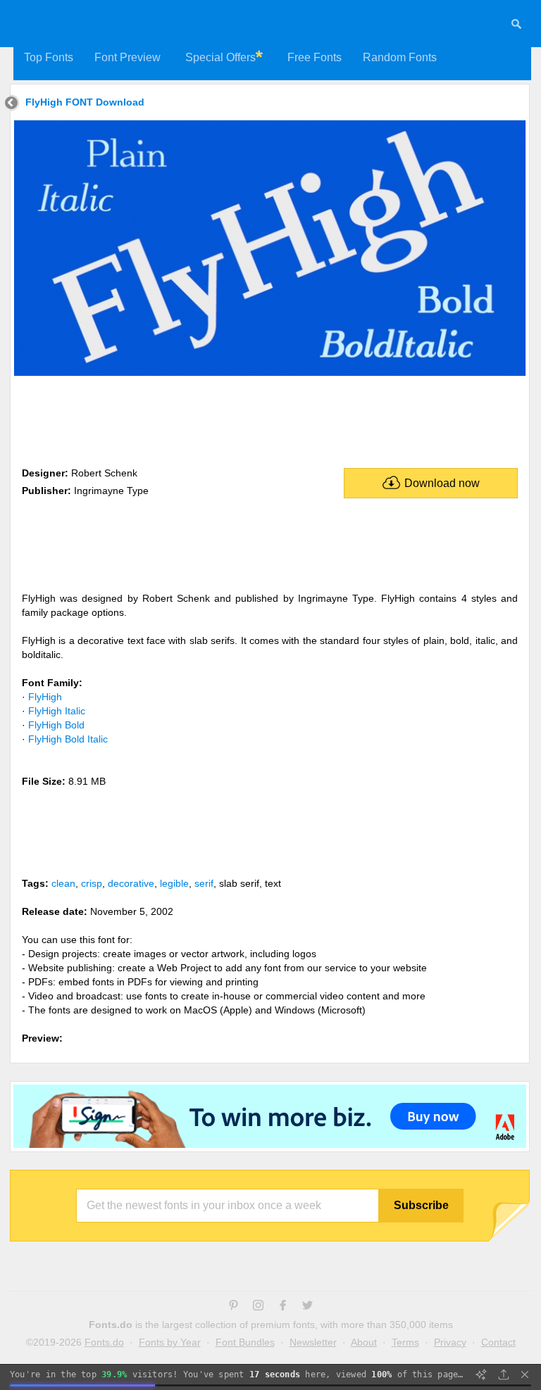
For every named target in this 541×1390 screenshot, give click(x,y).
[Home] (12, 104)
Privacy (450, 1342)
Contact (498, 1342)
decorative (131, 883)
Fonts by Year (170, 1342)
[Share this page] (503, 1374)
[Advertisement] (269, 418)
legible (174, 883)
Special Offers (220, 57)
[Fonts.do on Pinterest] (233, 1307)
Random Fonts (400, 57)
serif (203, 883)
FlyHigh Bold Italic (68, 739)
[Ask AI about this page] (481, 1374)
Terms (405, 1342)
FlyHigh (45, 696)
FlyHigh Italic (56, 710)
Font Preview (127, 57)
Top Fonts (48, 57)
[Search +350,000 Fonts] (516, 26)
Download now (442, 483)
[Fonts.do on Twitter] (307, 1307)
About (364, 1342)
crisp (91, 883)
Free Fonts (314, 57)
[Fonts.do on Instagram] (258, 1307)
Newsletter (313, 1342)
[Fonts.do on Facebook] (283, 1307)
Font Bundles (245, 1342)
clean (63, 883)
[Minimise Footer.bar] (524, 1374)
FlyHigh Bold (56, 725)
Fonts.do (104, 1342)
